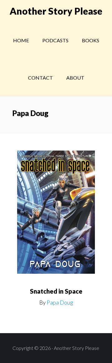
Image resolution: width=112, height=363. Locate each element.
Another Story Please (56, 10)
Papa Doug (60, 302)
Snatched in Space (56, 291)
